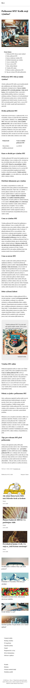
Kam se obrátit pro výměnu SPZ (14, 58)
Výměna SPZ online (11, 68)
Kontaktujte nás (16, 468)
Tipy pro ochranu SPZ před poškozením (16, 72)
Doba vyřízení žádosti (11, 66)
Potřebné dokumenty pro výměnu (14, 60)
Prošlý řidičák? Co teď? (8, 612)
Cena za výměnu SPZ (11, 62)
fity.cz (3, 3)
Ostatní (26, 474)
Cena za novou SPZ (11, 64)
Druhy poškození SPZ (11, 56)
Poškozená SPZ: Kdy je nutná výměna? (16, 54)
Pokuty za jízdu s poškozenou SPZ (14, 70)
